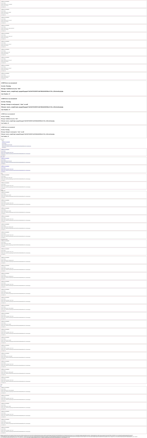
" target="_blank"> (15, 164)
